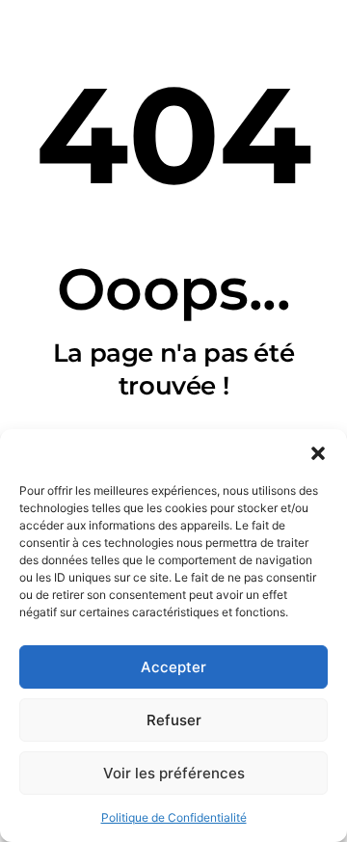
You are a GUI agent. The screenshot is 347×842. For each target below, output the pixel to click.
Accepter (173, 667)
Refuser (174, 720)
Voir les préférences (174, 773)
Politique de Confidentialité (174, 817)
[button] (318, 453)
